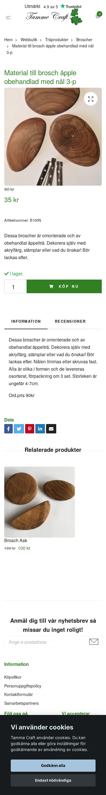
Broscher (84, 65)
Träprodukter (56, 65)
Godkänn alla (53, 765)
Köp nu (68, 312)
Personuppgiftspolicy (22, 712)
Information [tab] (26, 347)
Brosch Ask (15, 566)
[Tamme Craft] (53, 30)
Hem (8, 65)
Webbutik (29, 65)
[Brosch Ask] (53, 528)
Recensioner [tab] (70, 347)
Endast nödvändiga (53, 780)
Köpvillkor (12, 703)
